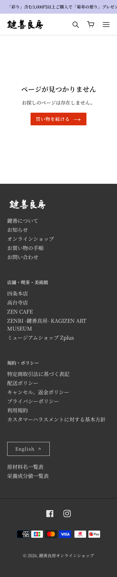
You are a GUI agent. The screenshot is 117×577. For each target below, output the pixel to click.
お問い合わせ (22, 257)
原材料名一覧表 (25, 466)
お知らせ (17, 229)
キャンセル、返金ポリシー (38, 392)
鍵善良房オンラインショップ (66, 555)
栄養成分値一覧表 (28, 476)
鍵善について (22, 220)
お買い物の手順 (25, 248)
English (24, 448)
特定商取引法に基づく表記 (38, 374)
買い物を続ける (53, 119)
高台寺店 (17, 302)
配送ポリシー (22, 383)
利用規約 (17, 410)
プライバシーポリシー (33, 401)
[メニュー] (106, 24)
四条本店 (17, 293)
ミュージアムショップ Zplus (40, 337)
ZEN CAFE (20, 311)
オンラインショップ (30, 239)
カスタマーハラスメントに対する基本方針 (56, 419)
